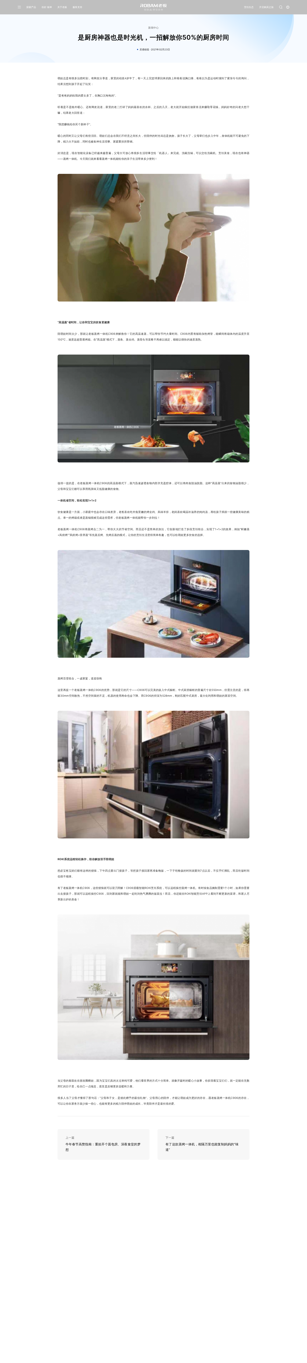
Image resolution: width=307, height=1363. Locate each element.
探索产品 (31, 7)
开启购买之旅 (266, 7)
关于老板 (62, 7)
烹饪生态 (249, 7)
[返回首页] (153, 7)
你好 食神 (47, 7)
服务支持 (77, 7)
